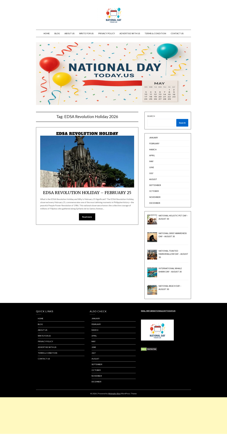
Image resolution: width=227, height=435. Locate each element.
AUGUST (153, 179)
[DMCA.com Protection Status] (149, 350)
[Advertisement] (79, 415)
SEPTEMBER (155, 185)
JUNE (151, 167)
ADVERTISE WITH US (130, 33)
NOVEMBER (154, 197)
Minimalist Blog (114, 393)
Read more (87, 217)
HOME (46, 33)
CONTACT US (177, 33)
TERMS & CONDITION (155, 33)
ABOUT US (70, 33)
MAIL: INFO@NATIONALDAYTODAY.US (158, 311)
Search (151, 116)
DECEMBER (154, 203)
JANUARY (153, 137)
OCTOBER (154, 191)
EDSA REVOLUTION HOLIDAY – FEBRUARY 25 (87, 192)
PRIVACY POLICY (106, 33)
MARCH (152, 149)
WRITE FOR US (86, 33)
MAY (151, 161)
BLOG (57, 33)
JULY (151, 173)
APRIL (152, 155)
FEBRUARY (154, 143)
